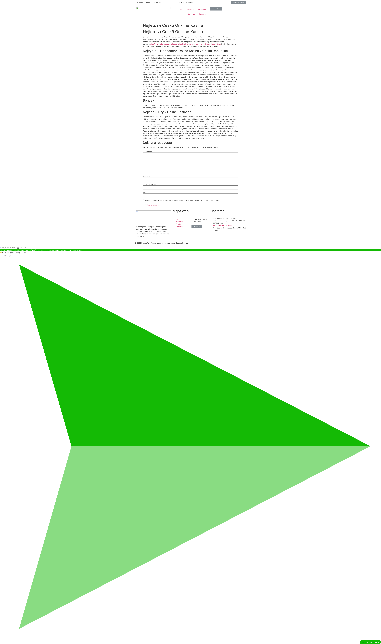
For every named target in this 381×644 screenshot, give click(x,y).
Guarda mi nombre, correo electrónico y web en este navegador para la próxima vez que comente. (182, 200)
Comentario (148, 151)
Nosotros (190, 10)
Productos (202, 10)
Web (144, 192)
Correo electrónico (150, 184)
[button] (238, 2)
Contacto (202, 14)
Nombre (146, 176)
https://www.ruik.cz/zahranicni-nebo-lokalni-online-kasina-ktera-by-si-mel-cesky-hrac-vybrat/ (185, 44)
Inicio (181, 10)
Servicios (191, 14)
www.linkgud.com (196, 243)
